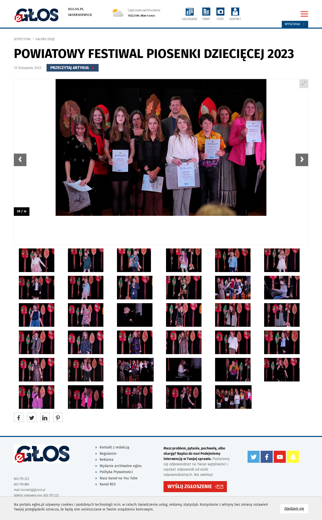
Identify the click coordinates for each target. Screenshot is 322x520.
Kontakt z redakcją (114, 447)
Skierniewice (80, 15)
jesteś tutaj (22, 39)
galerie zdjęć (45, 39)
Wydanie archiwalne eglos (121, 466)
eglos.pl (76, 9)
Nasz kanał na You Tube (119, 478)
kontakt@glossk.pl (33, 490)
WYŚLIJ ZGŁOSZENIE (190, 486)
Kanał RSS (108, 484)
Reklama (106, 460)
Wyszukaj (293, 24)
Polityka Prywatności (116, 472)
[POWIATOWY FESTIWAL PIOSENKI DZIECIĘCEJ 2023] (161, 147)
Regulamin (108, 453)
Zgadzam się (296, 508)
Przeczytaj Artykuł (70, 67)
